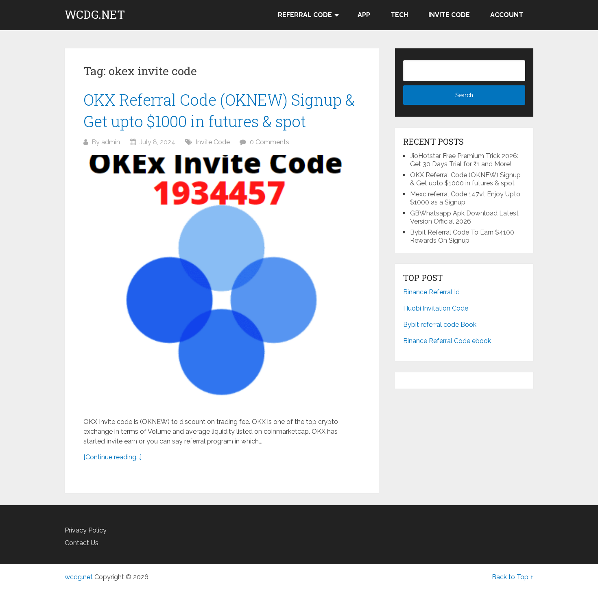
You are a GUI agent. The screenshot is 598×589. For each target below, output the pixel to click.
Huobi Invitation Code (435, 308)
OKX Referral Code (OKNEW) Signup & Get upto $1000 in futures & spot (465, 179)
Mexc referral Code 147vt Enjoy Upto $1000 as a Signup (465, 198)
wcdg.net (95, 14)
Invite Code (449, 15)
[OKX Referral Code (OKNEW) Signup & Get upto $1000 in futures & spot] (221, 282)
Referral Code (305, 15)
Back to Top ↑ (512, 577)
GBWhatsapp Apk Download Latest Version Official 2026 (464, 217)
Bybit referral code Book (440, 324)
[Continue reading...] (112, 457)
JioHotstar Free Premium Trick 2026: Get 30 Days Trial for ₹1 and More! (464, 160)
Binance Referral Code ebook (447, 341)
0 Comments (269, 142)
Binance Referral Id (431, 292)
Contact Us (81, 543)
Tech (399, 15)
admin (110, 142)
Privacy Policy (86, 530)
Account (506, 15)
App (364, 15)
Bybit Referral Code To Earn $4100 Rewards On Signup (462, 236)
